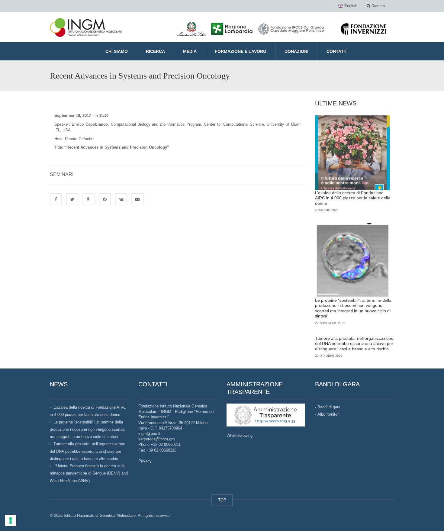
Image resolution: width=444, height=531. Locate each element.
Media (190, 51)
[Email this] (137, 199)
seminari (61, 174)
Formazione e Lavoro (240, 51)
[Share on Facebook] (56, 199)
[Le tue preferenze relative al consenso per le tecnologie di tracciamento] (10, 520)
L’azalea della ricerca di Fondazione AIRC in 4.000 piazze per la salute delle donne (352, 198)
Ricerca (377, 6)
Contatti (337, 51)
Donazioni (296, 51)
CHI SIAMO (116, 51)
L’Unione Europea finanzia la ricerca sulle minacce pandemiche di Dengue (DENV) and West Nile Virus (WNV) (89, 473)
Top (429, 516)
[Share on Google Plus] (88, 199)
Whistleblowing (240, 435)
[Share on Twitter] (72, 199)
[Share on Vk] (121, 199)
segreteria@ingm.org (156, 439)
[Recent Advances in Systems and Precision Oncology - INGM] (86, 27)
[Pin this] (105, 199)
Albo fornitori (328, 414)
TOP (222, 500)
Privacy (145, 461)
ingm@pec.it (149, 433)
